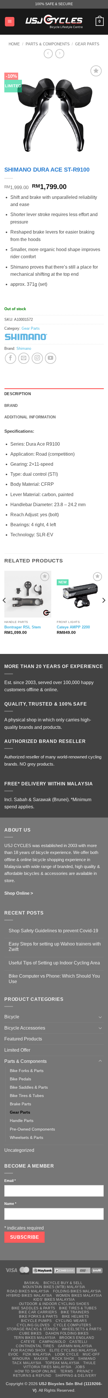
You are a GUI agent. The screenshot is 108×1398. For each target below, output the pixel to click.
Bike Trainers (75, 1312)
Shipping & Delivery (75, 1376)
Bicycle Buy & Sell (62, 1283)
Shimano (23, 348)
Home (14, 44)
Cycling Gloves (33, 1325)
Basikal (32, 1283)
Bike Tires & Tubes (27, 1095)
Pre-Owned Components (32, 1129)
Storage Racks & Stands (32, 1329)
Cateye (28, 1342)
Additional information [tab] (30, 417)
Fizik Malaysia (37, 1354)
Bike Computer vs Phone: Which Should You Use (54, 979)
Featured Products (23, 1038)
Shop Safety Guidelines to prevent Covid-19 (53, 930)
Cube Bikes (30, 1333)
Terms (66, 1371)
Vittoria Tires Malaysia (47, 1367)
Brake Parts (20, 1104)
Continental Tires (35, 1346)
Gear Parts (87, 44)
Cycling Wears (71, 1321)
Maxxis (41, 1359)
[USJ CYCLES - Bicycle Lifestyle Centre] (54, 21)
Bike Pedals (20, 1079)
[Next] (103, 612)
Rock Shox (63, 1359)
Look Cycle (67, 1354)
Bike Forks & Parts (26, 1070)
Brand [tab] (11, 405)
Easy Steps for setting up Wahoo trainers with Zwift (55, 946)
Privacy (85, 1371)
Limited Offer (17, 1050)
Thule (89, 1363)
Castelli (78, 1342)
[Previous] (4, 612)
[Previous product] (59, 53)
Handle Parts (21, 1120)
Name (10, 1204)
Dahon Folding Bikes (67, 1333)
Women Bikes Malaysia (79, 1296)
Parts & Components (48, 44)
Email (10, 1181)
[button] (9, 21)
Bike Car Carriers (38, 1312)
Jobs (80, 1367)
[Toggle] (100, 1016)
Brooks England (76, 1338)
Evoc (13, 1354)
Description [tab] (17, 394)
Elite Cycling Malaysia (73, 1350)
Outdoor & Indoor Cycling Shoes (54, 1304)
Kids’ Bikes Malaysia (54, 1300)
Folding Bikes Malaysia (77, 1291)
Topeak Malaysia (62, 1363)
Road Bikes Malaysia (28, 1291)
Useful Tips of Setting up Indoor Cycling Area (54, 962)
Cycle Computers (72, 1325)
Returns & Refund (32, 1376)
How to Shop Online (35, 1371)
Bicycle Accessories (24, 1028)
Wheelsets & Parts (26, 1137)
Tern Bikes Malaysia (35, 1338)
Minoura (21, 1359)
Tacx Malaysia (26, 1363)
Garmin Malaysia (75, 1346)
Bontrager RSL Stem (22, 627)
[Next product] (48, 53)
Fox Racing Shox (28, 1350)
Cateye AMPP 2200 (73, 627)
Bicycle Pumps (36, 1321)
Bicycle (11, 1016)
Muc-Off (91, 1354)
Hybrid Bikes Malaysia (29, 1296)
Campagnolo (52, 1342)
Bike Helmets (75, 1316)
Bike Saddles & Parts (29, 1087)
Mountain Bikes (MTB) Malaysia (54, 1287)
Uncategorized (19, 1150)
